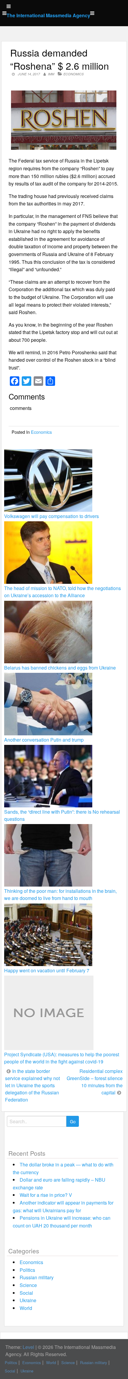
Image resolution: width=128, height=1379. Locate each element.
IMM (51, 74)
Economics (73, 74)
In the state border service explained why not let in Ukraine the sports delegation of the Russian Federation (32, 1085)
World (26, 1308)
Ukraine (28, 1300)
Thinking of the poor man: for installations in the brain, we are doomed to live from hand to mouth (60, 894)
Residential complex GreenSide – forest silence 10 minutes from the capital (95, 1082)
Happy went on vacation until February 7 (46, 970)
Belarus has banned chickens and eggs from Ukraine (60, 667)
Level (28, 1347)
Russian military (37, 1277)
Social (26, 1292)
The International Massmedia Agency (48, 15)
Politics (27, 1269)
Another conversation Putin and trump (44, 739)
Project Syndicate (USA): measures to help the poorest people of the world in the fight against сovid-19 (61, 1058)
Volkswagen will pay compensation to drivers (51, 516)
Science (28, 1285)
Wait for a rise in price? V (46, 1194)
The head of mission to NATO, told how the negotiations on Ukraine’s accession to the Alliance (62, 592)
